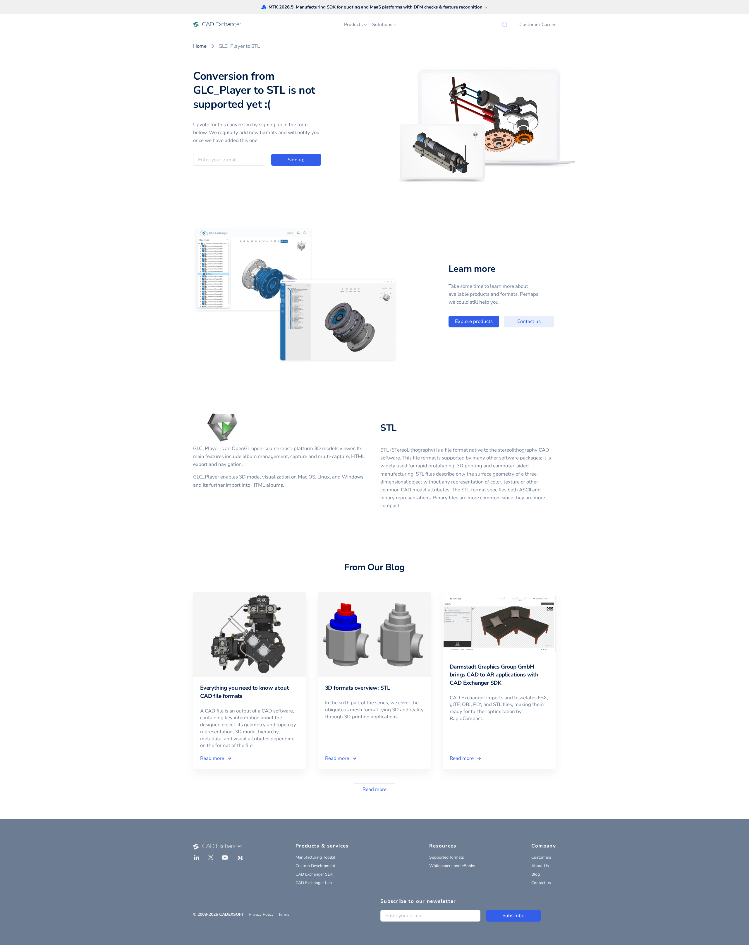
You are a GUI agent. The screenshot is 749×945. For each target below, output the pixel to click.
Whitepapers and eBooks (452, 866)
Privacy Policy (261, 914)
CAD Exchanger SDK (314, 874)
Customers (541, 857)
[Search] (504, 24)
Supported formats (446, 857)
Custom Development (315, 866)
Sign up (296, 159)
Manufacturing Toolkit (315, 857)
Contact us (529, 321)
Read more (374, 789)
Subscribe (513, 915)
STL (388, 428)
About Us (540, 866)
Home (200, 46)
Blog (535, 874)
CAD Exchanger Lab (314, 883)
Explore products (474, 321)
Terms (283, 914)
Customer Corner (537, 24)
